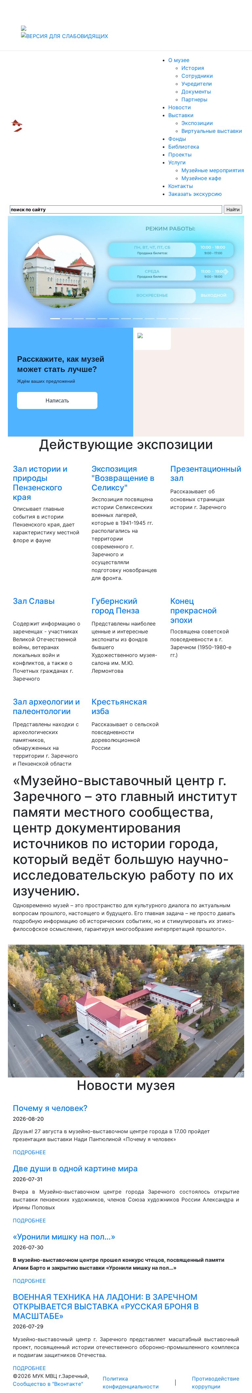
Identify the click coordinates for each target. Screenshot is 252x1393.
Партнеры (194, 99)
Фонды (177, 138)
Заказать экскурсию (195, 194)
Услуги (177, 162)
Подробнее (29, 1152)
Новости (179, 107)
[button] (25, 272)
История (192, 68)
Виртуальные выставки (211, 131)
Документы (196, 91)
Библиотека (183, 146)
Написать (57, 400)
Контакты (180, 186)
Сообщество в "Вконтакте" (48, 1384)
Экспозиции (197, 123)
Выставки (181, 115)
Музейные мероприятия (212, 170)
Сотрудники (197, 75)
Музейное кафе (201, 178)
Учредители (196, 83)
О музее (178, 60)
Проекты (180, 154)
